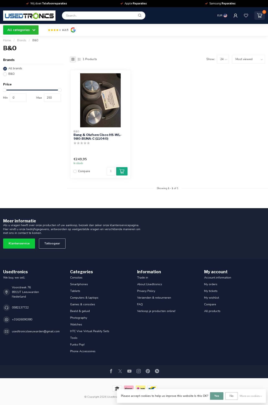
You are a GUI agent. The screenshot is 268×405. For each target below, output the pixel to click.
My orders (210, 284)
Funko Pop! (77, 345)
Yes (216, 396)
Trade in (142, 278)
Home (7, 40)
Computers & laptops (84, 298)
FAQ (140, 304)
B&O (35, 40)
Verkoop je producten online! (156, 311)
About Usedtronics (149, 284)
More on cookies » (251, 396)
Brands (21, 40)
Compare (84, 171)
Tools (73, 338)
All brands (15, 68)
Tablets (75, 291)
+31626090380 (22, 319)
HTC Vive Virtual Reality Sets (89, 331)
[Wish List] (246, 15)
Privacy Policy (146, 291)
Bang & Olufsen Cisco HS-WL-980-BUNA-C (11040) (97, 137)
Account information (217, 278)
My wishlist (211, 298)
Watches (76, 324)
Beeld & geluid (80, 311)
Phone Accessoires (82, 351)
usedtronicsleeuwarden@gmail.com (36, 331)
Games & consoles (82, 304)
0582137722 (20, 308)
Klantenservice (19, 243)
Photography (78, 318)
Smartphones (79, 284)
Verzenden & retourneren (154, 298)
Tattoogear (52, 243)
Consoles (76, 278)
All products (212, 311)
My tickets (211, 291)
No (231, 396)
